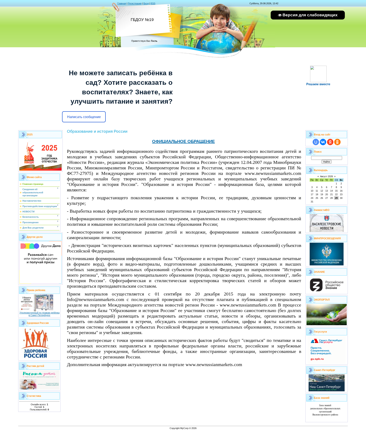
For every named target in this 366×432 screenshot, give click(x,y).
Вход (146, 3)
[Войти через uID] (316, 142)
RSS (153, 3)
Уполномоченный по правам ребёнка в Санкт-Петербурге (39, 313)
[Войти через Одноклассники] (337, 142)
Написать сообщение (84, 117)
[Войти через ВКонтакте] (323, 142)
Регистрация (134, 3)
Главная (121, 3)
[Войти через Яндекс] (330, 142)
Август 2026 (326, 176)
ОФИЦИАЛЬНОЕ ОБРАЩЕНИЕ (183, 141)
